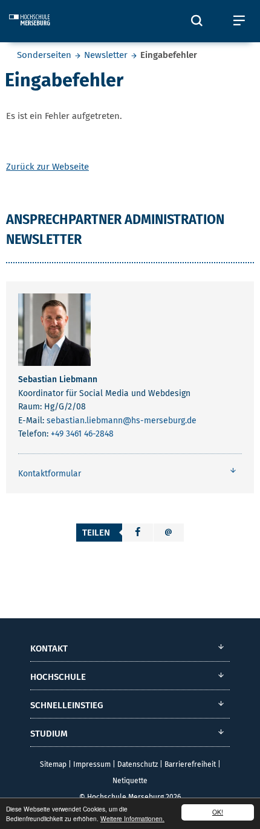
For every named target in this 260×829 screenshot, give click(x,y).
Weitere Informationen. (132, 818)
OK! (217, 811)
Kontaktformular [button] (49, 474)
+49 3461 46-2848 (82, 434)
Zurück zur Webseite (47, 166)
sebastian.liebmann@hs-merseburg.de (122, 420)
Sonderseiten (44, 55)
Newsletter (106, 55)
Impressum (92, 764)
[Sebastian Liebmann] (54, 332)
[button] (138, 532)
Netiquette (130, 780)
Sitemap (53, 764)
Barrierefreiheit (190, 764)
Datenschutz (137, 764)
